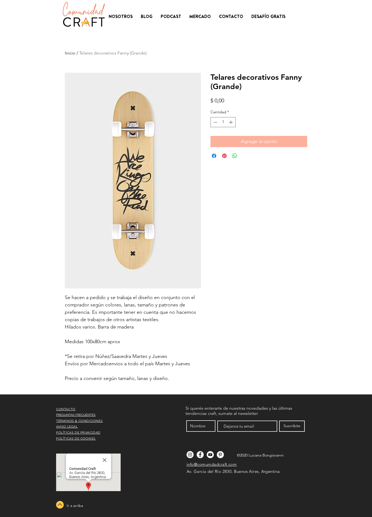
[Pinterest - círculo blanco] (220, 454)
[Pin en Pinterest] (224, 156)
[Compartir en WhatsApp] (234, 156)
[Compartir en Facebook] (214, 156)
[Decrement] (214, 122)
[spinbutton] (223, 122)
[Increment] (231, 122)
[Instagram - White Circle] (190, 454)
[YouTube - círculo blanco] (210, 454)
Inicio (70, 53)
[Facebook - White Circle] (200, 454)
